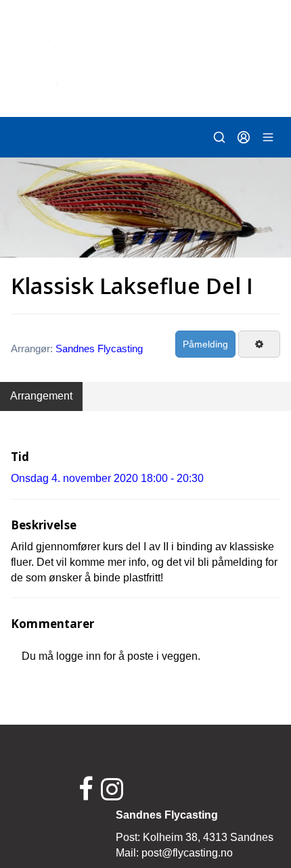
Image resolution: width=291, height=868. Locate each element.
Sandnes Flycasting (99, 348)
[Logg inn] (243, 137)
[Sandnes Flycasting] (145, 57)
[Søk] (219, 137)
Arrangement (41, 396)
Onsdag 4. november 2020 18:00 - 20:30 (107, 478)
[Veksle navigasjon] (268, 137)
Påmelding (205, 344)
